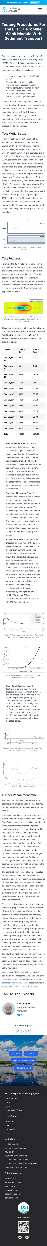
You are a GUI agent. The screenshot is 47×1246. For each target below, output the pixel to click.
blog (7, 1125)
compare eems (11, 1198)
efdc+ (7, 1102)
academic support (13, 1194)
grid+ (7, 1106)
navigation (9, 1152)
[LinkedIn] (27, 1237)
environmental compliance (16, 1159)
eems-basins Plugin (13, 1110)
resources (9, 1121)
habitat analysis (12, 1144)
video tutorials (11, 1178)
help (7, 1133)
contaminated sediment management (21, 1163)
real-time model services (16, 1167)
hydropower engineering (16, 1155)
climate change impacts (15, 1148)
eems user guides (13, 1182)
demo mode (17, 979)
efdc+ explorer (11, 1098)
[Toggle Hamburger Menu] (40, 10)
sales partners (11, 1186)
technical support (12, 1190)
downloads (10, 1129)
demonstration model (11, 983)
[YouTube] (20, 1237)
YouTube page (30, 986)
